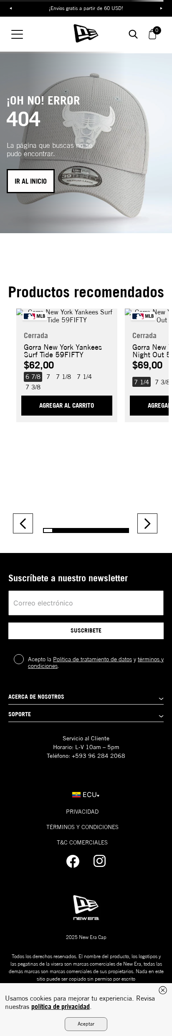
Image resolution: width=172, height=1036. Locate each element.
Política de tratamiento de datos (92, 659)
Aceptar (86, 1024)
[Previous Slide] (23, 523)
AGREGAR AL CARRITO (66, 405)
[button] (33, 377)
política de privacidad (60, 1006)
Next (161, 8)
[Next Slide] (147, 523)
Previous (10, 8)
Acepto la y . (96, 662)
